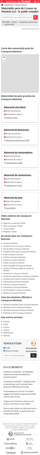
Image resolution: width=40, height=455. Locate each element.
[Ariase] (10, 452)
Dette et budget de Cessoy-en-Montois (17, 266)
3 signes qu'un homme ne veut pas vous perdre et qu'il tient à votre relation (18, 402)
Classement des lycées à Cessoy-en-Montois (19, 252)
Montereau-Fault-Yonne (28, 22)
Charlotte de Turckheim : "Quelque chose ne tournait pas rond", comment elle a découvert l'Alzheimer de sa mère (19, 384)
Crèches (6, 327)
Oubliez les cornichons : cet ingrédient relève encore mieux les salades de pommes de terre (18, 374)
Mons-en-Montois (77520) (12, 226)
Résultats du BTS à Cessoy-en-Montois (17, 313)
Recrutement (33, 424)
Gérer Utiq (9, 428)
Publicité (25, 424)
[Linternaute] (10, 444)
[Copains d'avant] (10, 448)
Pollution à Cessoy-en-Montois (14, 285)
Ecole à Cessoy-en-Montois (13, 254)
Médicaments (8, 333)
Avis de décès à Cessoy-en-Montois (16, 249)
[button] (4, 57)
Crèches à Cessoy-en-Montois (14, 257)
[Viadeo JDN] (29, 448)
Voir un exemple (31, 348)
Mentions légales (19, 428)
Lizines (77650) (8, 229)
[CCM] (10, 439)
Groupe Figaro (30, 428)
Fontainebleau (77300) (14, 163)
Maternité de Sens (13, 197)
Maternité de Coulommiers (17, 175)
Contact (18, 424)
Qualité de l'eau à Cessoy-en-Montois (17, 246)
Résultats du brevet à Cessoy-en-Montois (18, 310)
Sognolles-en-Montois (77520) (14, 223)
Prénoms (6, 322)
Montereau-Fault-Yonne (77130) (17, 140)
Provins (14, 22)
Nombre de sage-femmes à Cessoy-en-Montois (20, 276)
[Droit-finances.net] (29, 443)
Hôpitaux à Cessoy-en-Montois (14, 293)
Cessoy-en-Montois (10, 243)
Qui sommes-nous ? (9, 424)
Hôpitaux (6, 336)
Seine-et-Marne (21, 5)
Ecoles (5, 324)
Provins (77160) (11, 118)
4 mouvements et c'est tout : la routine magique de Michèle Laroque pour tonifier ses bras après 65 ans (19, 394)
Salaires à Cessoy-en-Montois (14, 260)
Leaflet (36, 92)
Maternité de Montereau (16, 129)
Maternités (9, 5)
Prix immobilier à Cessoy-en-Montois (17, 290)
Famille (7, 348)
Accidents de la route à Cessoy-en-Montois (19, 279)
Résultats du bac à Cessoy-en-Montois (17, 307)
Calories (6, 330)
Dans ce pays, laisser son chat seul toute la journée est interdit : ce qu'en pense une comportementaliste (20, 411)
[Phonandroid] (29, 452)
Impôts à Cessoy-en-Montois (13, 263)
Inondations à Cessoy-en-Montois (15, 273)
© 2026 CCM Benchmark (20, 430)
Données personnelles (12, 426)
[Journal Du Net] (29, 439)
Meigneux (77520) (9, 232)
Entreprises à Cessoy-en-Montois (15, 287)
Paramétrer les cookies (28, 426)
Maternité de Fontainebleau (18, 152)
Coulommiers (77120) (14, 185)
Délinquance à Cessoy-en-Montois (16, 282)
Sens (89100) (10, 208)
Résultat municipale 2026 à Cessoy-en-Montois (20, 305)
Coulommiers (9, 24)
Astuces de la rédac (12, 351)
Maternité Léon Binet (15, 107)
